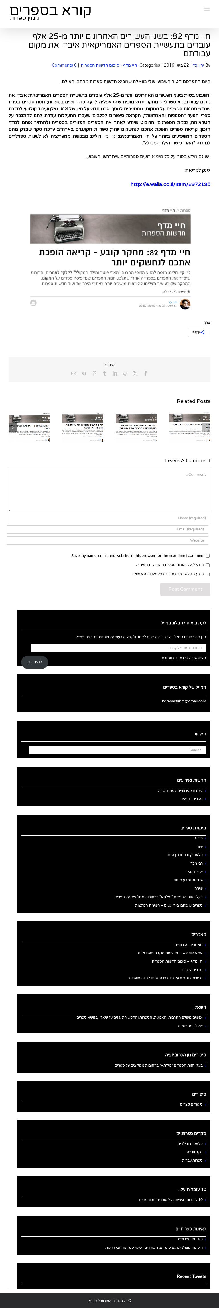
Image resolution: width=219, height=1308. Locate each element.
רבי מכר (196, 863)
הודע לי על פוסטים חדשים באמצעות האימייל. (168, 574)
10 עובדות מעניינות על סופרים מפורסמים (171, 1200)
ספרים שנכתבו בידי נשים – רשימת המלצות (169, 905)
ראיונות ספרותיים (189, 1239)
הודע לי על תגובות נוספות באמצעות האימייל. (169, 565)
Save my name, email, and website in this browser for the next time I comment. (137, 555)
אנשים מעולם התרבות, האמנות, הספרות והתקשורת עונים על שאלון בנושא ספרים (139, 1017)
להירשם (34, 662)
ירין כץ (198, 65)
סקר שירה (195, 1152)
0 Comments (64, 65)
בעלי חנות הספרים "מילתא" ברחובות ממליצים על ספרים (159, 897)
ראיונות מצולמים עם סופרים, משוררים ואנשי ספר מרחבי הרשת (154, 1247)
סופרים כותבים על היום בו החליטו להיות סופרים (166, 978)
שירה (198, 888)
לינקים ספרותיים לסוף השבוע (180, 790)
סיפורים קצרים (191, 1104)
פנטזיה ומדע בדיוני (188, 880)
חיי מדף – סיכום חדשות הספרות (177, 961)
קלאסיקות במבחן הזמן (185, 855)
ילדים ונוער (194, 872)
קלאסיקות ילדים (190, 1143)
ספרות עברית (192, 1160)
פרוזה (198, 838)
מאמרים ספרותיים (188, 944)
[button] (206, 427)
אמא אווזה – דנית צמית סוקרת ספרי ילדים (169, 953)
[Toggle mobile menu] (207, 9)
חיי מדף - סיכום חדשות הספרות (109, 65)
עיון (200, 846)
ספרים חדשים (192, 799)
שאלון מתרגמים (190, 1026)
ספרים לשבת (192, 970)
